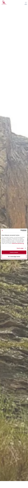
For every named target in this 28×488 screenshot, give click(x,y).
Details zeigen (20, 248)
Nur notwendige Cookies (14, 256)
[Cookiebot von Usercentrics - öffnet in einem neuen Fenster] (20, 230)
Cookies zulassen (14, 252)
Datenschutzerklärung (18, 243)
